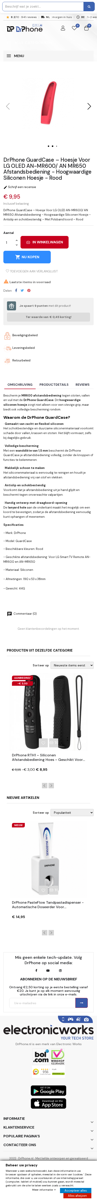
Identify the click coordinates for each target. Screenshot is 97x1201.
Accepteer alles (76, 1190)
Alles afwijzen (77, 1196)
